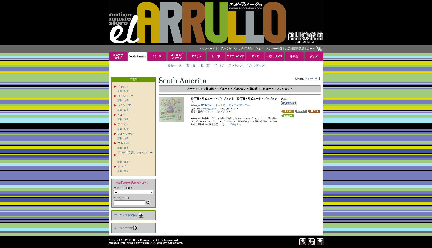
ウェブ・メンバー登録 (268, 48)
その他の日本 (210, 108)
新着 (119, 91)
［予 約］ (219, 65)
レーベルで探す (123, 228)
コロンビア (124, 105)
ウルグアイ (124, 143)
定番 (126, 91)
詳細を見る (235, 124)
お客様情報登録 (294, 48)
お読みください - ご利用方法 (235, 48)
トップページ (207, 48)
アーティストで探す (126, 215)
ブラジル (122, 124)
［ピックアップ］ (256, 65)
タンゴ (121, 166)
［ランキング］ (235, 65)
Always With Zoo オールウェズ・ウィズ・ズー (220, 105)
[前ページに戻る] (311, 244)
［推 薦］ (205, 65)
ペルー (121, 114)
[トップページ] (320, 244)
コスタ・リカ (125, 95)
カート (311, 48)
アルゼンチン (125, 133)
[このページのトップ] (302, 244)
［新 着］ (191, 65)
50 (311, 78)
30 (306, 78)
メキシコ (122, 86)
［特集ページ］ (174, 65)
